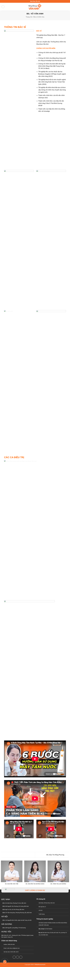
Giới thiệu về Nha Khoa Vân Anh (47, 903)
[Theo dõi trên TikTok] (60, 890)
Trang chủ (29, 17)
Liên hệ (40, 910)
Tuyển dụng (42, 914)
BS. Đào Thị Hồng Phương (55, 855)
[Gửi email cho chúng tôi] (17, 957)
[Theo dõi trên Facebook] (58, 890)
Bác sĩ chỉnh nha (38, 17)
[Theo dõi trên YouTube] (63, 890)
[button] (3, 6)
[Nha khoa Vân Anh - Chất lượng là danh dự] (35, 7)
